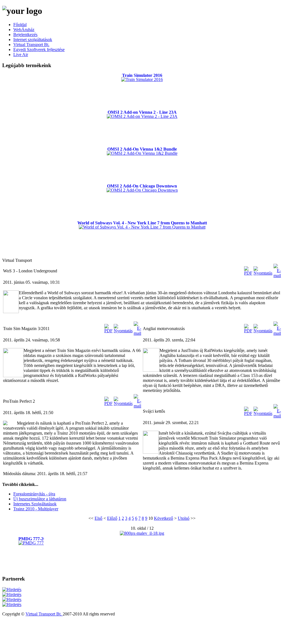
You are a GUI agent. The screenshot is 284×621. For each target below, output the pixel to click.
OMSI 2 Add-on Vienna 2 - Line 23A (142, 112)
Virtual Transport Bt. (44, 614)
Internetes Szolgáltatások (35, 503)
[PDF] (248, 273)
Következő (163, 518)
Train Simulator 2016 (142, 75)
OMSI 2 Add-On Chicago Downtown (142, 186)
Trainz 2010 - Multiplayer (35, 508)
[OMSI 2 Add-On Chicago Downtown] (142, 190)
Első (98, 518)
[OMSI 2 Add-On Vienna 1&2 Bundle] (142, 153)
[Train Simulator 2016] (142, 79)
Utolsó (183, 518)
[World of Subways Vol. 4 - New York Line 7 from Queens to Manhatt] (142, 227)
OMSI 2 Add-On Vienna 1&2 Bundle (142, 149)
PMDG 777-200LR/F (37, 538)
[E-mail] (277, 275)
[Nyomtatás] (262, 273)
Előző (112, 518)
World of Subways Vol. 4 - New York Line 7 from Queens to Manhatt (142, 222)
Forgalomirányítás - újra (34, 493)
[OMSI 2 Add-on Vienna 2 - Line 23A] (142, 116)
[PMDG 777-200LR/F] (37, 543)
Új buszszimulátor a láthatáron (39, 498)
